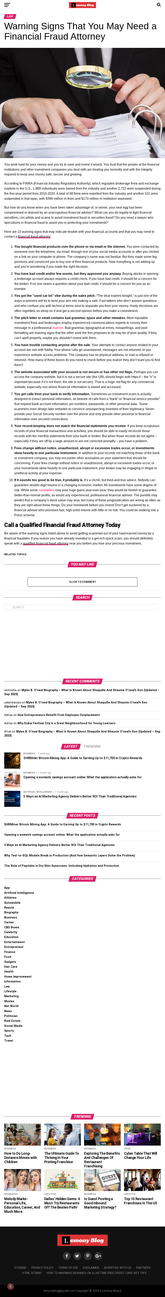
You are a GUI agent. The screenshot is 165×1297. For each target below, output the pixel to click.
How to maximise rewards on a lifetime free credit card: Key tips (96, 1273)
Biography (11, 912)
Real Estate (12, 1021)
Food (7, 957)
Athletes (10, 897)
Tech (7, 1036)
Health (8, 971)
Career (9, 922)
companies (46, 490)
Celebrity (10, 932)
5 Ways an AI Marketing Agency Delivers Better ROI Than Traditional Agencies (59, 845)
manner (58, 327)
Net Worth (11, 1006)
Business (10, 917)
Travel (8, 1040)
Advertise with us (117, 1268)
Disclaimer (91, 1268)
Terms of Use (68, 1268)
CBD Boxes (11, 927)
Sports (9, 1031)
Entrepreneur (14, 947)
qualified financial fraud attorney (45, 543)
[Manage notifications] (10, 1286)
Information (12, 981)
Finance (9, 952)
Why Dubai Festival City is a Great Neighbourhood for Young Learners (67, 723)
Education (11, 937)
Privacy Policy (42, 1268)
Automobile (12, 903)
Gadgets (10, 962)
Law (7, 986)
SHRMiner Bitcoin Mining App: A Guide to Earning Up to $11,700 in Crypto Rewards (62, 824)
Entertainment (14, 942)
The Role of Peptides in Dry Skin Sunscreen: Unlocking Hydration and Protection (61, 866)
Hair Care (10, 967)
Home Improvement (18, 976)
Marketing (11, 996)
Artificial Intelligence (19, 893)
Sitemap (20, 1268)
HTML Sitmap (32, 1273)
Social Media (13, 1026)
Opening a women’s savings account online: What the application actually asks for (62, 834)
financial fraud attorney (34, 236)
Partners (143, 1268)
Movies (9, 1001)
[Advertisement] (82, 644)
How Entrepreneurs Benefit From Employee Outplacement (59, 715)
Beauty (9, 907)
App (7, 888)
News (8, 1011)
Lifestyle (10, 991)
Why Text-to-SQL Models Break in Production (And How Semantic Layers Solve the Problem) (69, 855)
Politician (11, 1016)
